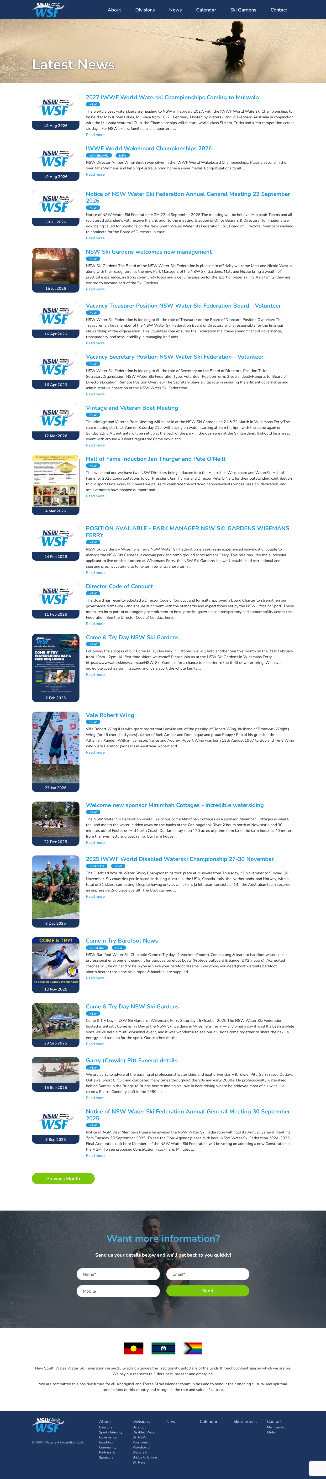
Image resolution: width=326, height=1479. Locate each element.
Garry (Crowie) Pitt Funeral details (132, 1060)
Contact (274, 1421)
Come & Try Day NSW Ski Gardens (132, 637)
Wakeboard (141, 1447)
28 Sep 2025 (55, 1042)
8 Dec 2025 (55, 923)
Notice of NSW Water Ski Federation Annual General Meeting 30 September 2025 (188, 1114)
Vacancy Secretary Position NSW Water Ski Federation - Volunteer (174, 356)
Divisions (141, 1421)
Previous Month (63, 1178)
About (105, 1421)
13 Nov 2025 (55, 988)
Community (107, 1447)
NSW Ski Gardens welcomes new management (149, 251)
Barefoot (139, 1427)
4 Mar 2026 (55, 510)
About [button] (114, 9)
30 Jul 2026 (55, 221)
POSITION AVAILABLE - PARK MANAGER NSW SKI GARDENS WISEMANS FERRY (187, 531)
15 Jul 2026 (55, 288)
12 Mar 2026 (55, 435)
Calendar (206, 9)
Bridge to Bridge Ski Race (145, 1459)
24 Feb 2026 (55, 556)
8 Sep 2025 (55, 1139)
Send (207, 1290)
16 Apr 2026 (55, 333)
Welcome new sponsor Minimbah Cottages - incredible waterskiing (175, 805)
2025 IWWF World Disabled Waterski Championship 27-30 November (180, 859)
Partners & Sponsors (107, 1454)
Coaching (106, 1442)
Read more (95, 134)
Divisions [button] (145, 9)
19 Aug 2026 (56, 125)
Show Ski (140, 1452)
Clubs (271, 1432)
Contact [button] (279, 9)
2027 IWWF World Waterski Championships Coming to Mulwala (172, 97)
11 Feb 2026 (55, 614)
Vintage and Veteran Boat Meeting (132, 407)
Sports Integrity (110, 1432)
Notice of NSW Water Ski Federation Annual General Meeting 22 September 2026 (188, 197)
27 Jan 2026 (56, 787)
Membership (276, 1427)
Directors (105, 1427)
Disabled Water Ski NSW (144, 1434)
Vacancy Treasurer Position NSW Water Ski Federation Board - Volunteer (183, 305)
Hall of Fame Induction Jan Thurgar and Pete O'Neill (156, 458)
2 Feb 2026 (56, 697)
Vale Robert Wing (110, 715)
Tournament (142, 1442)
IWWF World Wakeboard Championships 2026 (149, 148)
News (175, 9)
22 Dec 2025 (55, 841)
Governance (107, 1437)
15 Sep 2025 (55, 1087)
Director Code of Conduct (119, 586)
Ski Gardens (243, 9)
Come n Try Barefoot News (122, 940)
